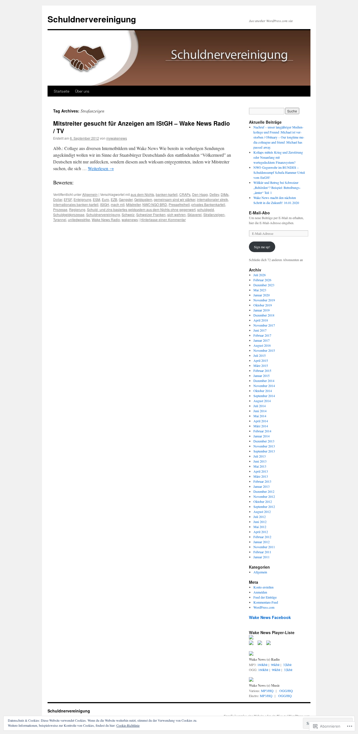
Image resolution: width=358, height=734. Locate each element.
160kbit (262, 664)
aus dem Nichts (142, 194)
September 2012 (264, 506)
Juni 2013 (260, 461)
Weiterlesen (101, 168)
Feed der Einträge (265, 597)
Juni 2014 (260, 411)
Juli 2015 (259, 355)
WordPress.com (263, 607)
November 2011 (264, 547)
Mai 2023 (259, 290)
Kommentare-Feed (265, 602)
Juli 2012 (259, 516)
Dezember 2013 (263, 441)
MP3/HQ (267, 690)
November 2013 (264, 446)
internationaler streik (212, 199)
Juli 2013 (259, 456)
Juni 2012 (260, 521)
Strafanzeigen (214, 214)
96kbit (275, 664)
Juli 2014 (259, 406)
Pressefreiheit (179, 204)
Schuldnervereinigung (92, 19)
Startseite (61, 91)
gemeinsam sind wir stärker (174, 199)
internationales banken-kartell (75, 204)
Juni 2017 (260, 330)
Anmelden (260, 592)
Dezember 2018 (263, 315)
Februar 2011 (262, 552)
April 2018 (260, 320)
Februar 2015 (262, 370)
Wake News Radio (106, 219)
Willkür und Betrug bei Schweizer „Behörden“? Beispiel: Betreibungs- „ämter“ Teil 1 (277, 187)
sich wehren (176, 214)
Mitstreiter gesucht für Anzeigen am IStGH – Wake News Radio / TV (141, 127)
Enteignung (82, 199)
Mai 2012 (259, 526)
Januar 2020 (261, 295)
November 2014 (264, 385)
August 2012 (262, 511)
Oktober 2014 (262, 390)
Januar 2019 (261, 310)
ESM (96, 199)
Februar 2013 (262, 481)
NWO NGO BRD (154, 204)
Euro (105, 199)
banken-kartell (167, 194)
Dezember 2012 (263, 491)
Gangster (126, 199)
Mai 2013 (259, 466)
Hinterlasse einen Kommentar (163, 219)
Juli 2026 (259, 275)
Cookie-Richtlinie (128, 725)
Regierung (77, 209)
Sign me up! (262, 247)
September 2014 (264, 395)
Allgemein (90, 194)
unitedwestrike (79, 219)
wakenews (130, 219)
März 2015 (260, 365)
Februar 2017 (262, 335)
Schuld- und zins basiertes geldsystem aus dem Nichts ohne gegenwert (141, 209)
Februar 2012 (262, 536)
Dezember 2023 (263, 285)
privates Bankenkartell (208, 204)
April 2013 (260, 471)
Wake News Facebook (270, 617)
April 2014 (260, 421)
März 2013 (260, 476)
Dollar (57, 199)
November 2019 (264, 300)
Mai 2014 (259, 416)
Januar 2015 (261, 375)
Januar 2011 (261, 557)
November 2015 (264, 350)
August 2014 (262, 400)
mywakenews (116, 138)
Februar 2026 (262, 280)
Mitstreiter (133, 204)
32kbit (287, 664)
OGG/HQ (286, 690)
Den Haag (200, 194)
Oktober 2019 (262, 305)
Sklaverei (194, 214)
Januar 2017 (261, 340)
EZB (114, 199)
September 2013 (264, 451)
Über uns (82, 91)
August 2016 (262, 345)
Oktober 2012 (262, 501)
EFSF (68, 199)
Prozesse (60, 209)
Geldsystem (143, 199)
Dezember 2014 (263, 380)
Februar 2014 (262, 431)
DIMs (225, 194)
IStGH (104, 204)
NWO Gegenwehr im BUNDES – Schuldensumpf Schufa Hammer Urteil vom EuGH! (279, 172)
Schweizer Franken (151, 214)
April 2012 (260, 531)
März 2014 (260, 426)
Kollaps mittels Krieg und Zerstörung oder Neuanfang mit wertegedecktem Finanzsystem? (278, 157)
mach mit (117, 204)
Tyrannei (59, 219)
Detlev (214, 194)
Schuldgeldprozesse (68, 214)
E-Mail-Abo (259, 212)
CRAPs (184, 194)
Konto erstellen (263, 587)
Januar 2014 (261, 436)
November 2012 (264, 496)
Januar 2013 (261, 486)
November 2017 (264, 325)
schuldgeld (205, 209)
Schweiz (128, 214)
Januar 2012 (261, 542)
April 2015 (260, 360)
